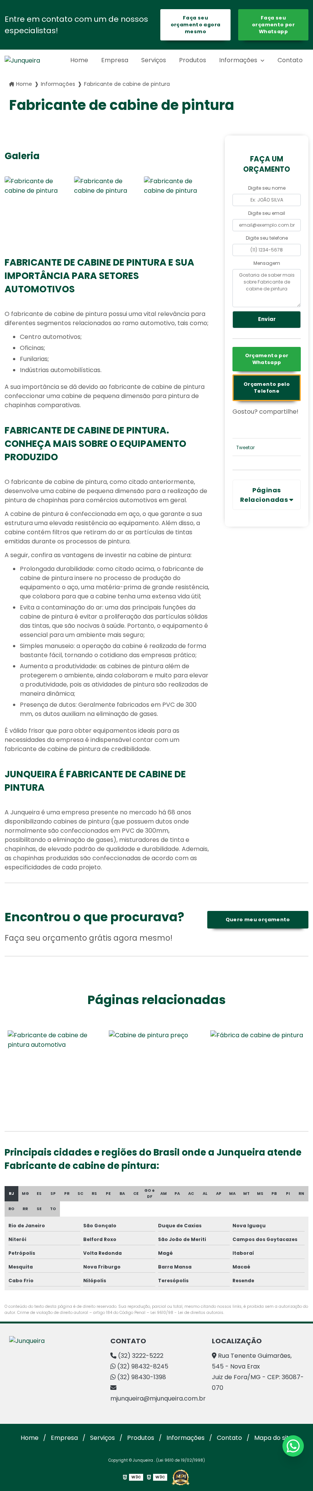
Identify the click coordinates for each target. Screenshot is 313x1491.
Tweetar (245, 447)
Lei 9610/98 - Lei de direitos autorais (186, 1312)
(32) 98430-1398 (141, 1377)
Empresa (114, 60)
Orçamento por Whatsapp (267, 359)
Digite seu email (266, 213)
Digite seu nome (267, 188)
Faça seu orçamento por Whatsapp (273, 25)
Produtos (192, 60)
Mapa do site (273, 1437)
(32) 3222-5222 (139, 1355)
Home (79, 60)
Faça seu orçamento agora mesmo (196, 25)
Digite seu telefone (267, 238)
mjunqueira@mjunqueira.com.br (156, 1398)
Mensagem (266, 263)
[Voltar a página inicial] (22, 60)
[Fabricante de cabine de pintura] (37, 209)
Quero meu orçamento (258, 919)
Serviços (153, 60)
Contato (290, 60)
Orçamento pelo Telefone (267, 387)
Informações (239, 60)
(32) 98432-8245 (142, 1366)
